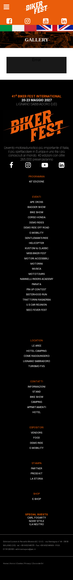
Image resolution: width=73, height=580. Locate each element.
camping (36, 401)
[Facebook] (11, 165)
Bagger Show (36, 207)
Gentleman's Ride (36, 237)
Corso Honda (36, 217)
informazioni (36, 386)
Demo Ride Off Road (36, 227)
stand (36, 391)
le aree (36, 345)
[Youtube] (44, 165)
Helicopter (36, 242)
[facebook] (9, 21)
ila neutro (36, 524)
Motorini (36, 263)
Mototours (37, 273)
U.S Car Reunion (36, 304)
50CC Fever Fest (36, 309)
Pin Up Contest (36, 289)
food (36, 437)
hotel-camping (36, 350)
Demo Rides (36, 222)
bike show (36, 396)
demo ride (36, 442)
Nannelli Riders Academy (36, 278)
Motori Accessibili (36, 258)
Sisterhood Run (36, 294)
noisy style (36, 521)
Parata (36, 284)
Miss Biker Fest (36, 253)
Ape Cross (36, 202)
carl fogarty (36, 517)
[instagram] (27, 21)
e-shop (36, 498)
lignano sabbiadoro (36, 361)
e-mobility (36, 447)
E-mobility (36, 232)
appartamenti (36, 407)
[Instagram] (28, 165)
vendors (36, 432)
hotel (36, 412)
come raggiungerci (36, 355)
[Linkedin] (64, 21)
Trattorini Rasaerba (37, 299)
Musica (36, 268)
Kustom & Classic (36, 248)
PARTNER (36, 468)
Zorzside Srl (37, 563)
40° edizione (36, 181)
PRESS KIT (37, 473)
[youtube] (45, 21)
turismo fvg (36, 366)
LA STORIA (36, 478)
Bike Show (36, 212)
